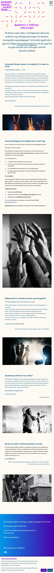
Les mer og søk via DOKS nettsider (14, 324)
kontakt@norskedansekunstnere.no (22, 530)
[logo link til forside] (6, 10)
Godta (43, 570)
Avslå (50, 570)
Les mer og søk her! (10, 101)
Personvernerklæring (11, 537)
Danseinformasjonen (27, 43)
